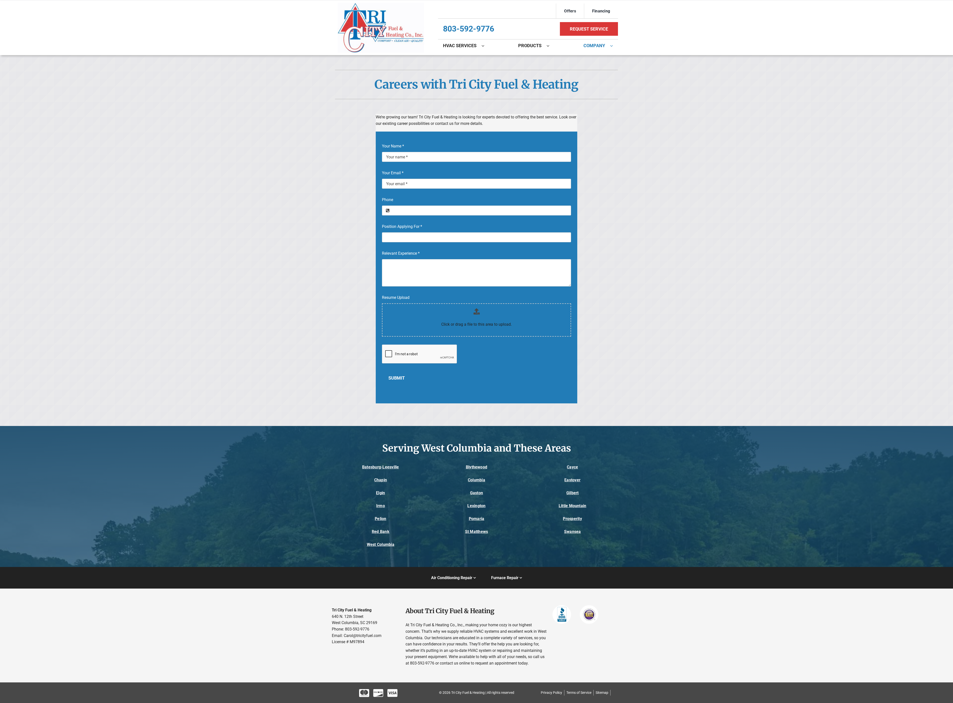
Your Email (393, 173)
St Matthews (476, 531)
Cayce (572, 467)
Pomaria (476, 518)
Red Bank (380, 531)
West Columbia (380, 544)
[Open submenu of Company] (614, 45)
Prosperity (572, 518)
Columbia (476, 480)
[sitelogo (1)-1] (381, 4)
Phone (387, 199)
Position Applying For (402, 226)
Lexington (476, 505)
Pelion (380, 518)
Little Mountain (572, 505)
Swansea (572, 531)
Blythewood (476, 467)
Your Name (393, 146)
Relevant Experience (401, 253)
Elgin (380, 493)
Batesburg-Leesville (380, 467)
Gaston (476, 493)
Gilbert (572, 493)
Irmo (380, 505)
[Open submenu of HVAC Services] (485, 45)
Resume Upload (395, 297)
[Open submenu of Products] (550, 45)
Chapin (380, 480)
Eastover (572, 480)
